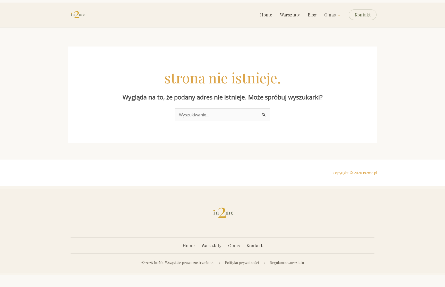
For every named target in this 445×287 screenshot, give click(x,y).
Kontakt (363, 14)
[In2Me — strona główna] (77, 15)
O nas (330, 15)
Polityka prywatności (242, 262)
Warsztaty (290, 15)
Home (266, 15)
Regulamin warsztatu (287, 262)
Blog (312, 15)
